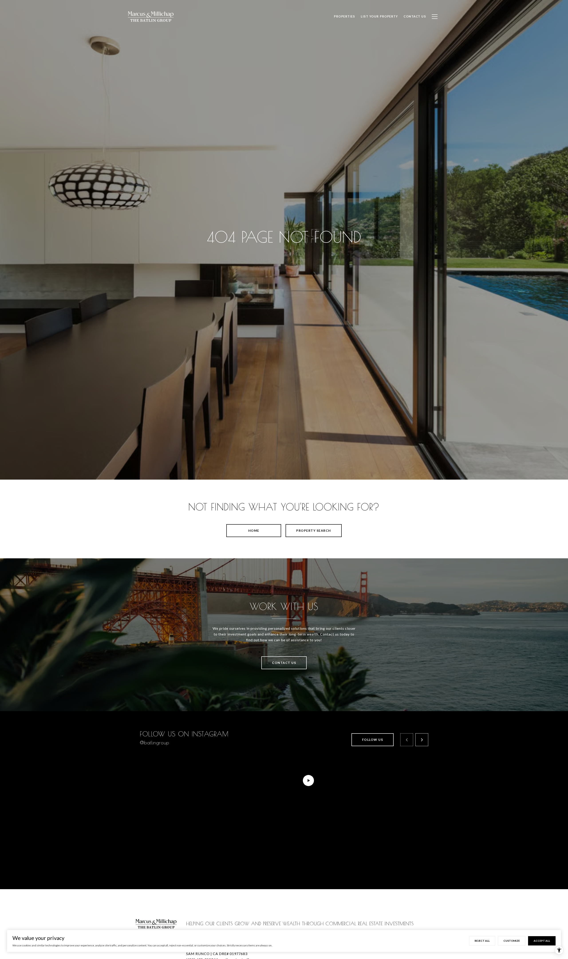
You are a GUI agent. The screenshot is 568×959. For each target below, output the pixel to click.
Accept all (542, 940)
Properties (344, 16)
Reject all (482, 940)
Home (253, 530)
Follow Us (372, 739)
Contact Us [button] (284, 663)
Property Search (313, 530)
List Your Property (379, 16)
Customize (511, 940)
